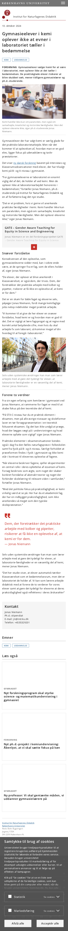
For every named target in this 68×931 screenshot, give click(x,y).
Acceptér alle (50, 923)
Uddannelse (20, 60)
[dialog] (34, 884)
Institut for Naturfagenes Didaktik (18, 822)
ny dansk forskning (24, 162)
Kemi (6, 60)
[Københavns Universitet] (6, 15)
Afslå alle (18, 923)
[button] (63, 3)
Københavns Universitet (13, 825)
